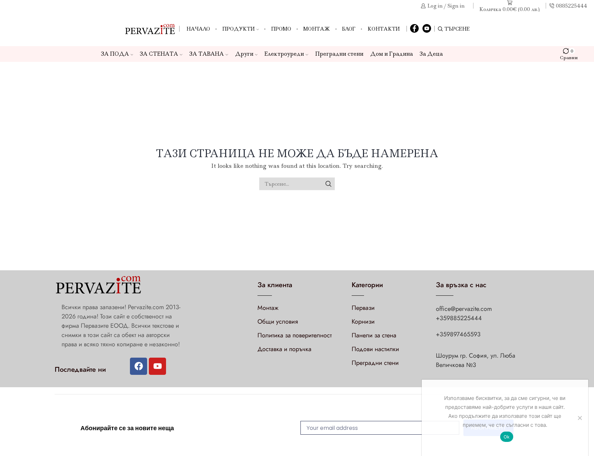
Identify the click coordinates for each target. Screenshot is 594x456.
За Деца (431, 53)
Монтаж (316, 28)
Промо (281, 28)
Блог (348, 28)
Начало (198, 28)
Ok (507, 436)
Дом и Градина (391, 53)
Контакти (383, 28)
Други (244, 53)
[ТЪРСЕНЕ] (328, 183)
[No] (579, 417)
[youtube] (426, 29)
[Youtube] (157, 366)
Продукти (238, 28)
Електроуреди (284, 53)
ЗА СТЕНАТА (159, 53)
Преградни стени (339, 53)
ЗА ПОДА (115, 53)
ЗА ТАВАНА (206, 53)
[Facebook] (414, 29)
